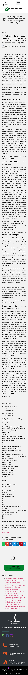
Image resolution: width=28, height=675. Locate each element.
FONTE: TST (5, 532)
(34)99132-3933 (16, 9)
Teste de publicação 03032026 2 (15, 586)
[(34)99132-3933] (7, 9)
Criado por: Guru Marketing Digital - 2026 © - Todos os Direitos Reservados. (14, 670)
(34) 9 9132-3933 (13, 645)
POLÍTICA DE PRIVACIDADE (14, 673)
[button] (18, 3)
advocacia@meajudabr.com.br (17, 653)
